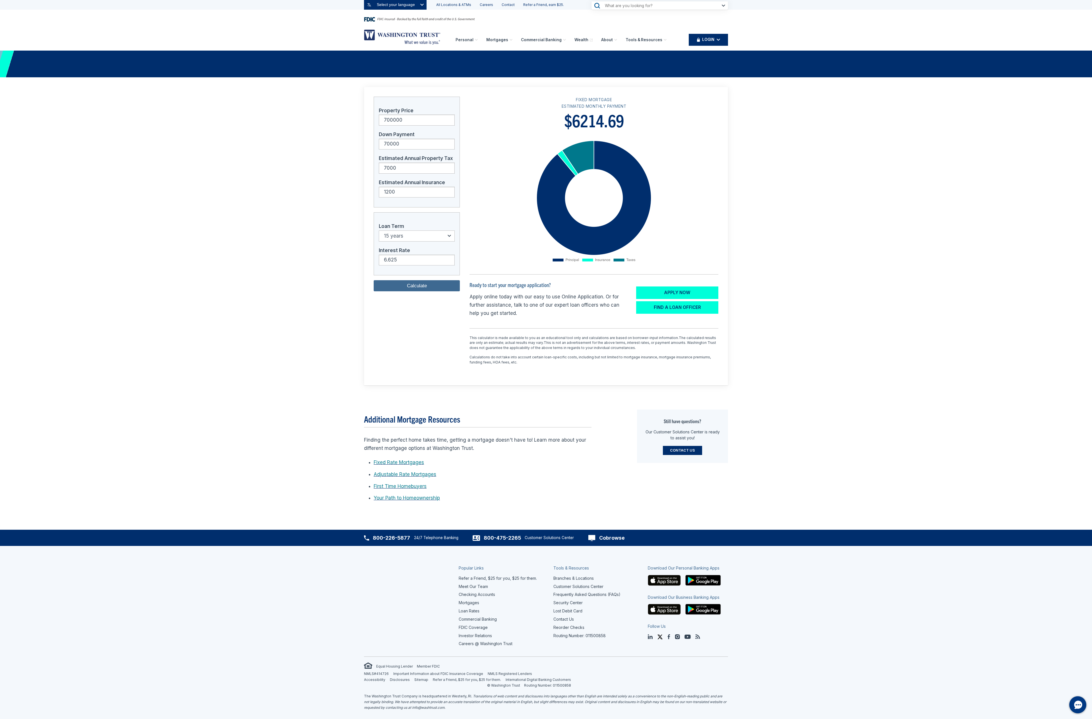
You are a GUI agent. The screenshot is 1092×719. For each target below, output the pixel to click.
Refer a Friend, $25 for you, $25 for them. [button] (498, 578)
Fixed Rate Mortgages (399, 462)
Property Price (396, 110)
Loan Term (391, 226)
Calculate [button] (417, 285)
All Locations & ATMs (453, 5)
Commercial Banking (541, 40)
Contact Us (682, 450)
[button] (664, 579)
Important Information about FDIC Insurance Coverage (438, 674)
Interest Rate (394, 250)
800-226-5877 (391, 538)
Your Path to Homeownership (407, 498)
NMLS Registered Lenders (510, 674)
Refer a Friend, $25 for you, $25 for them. (467, 680)
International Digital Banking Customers (538, 680)
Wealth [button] (581, 40)
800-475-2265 (502, 538)
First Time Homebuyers (400, 486)
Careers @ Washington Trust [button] (485, 643)
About (607, 40)
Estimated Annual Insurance (412, 182)
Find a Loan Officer (677, 307)
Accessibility (374, 680)
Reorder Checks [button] (568, 627)
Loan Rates (469, 610)
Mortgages (497, 40)
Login (708, 39)
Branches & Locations (573, 578)
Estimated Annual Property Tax (416, 158)
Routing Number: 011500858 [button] (579, 635)
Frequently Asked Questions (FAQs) (587, 594)
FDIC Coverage (473, 627)
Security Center (568, 602)
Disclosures (400, 680)
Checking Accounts (477, 594)
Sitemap (421, 680)
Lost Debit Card (567, 610)
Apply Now (677, 292)
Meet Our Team (473, 586)
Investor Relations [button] (475, 635)
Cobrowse (612, 538)
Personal (464, 40)
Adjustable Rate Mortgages (405, 474)
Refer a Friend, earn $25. (543, 5)
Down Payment (397, 134)
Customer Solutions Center (578, 586)
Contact (508, 5)
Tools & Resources (644, 40)
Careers (486, 5)
